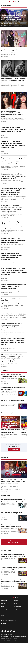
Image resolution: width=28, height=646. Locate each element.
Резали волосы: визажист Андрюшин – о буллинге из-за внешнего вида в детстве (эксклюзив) (11, 257)
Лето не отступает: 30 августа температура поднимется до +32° (13, 388)
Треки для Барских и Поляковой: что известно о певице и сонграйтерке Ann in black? (13, 17)
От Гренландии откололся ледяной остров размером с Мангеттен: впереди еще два (13, 500)
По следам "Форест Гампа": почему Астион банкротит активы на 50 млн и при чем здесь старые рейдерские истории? (14, 556)
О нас (2, 615)
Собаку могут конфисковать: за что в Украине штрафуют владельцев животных (13, 375)
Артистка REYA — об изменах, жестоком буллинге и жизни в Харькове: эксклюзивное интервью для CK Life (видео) (13, 145)
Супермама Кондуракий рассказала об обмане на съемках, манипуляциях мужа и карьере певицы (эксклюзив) (13, 225)
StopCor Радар (4, 609)
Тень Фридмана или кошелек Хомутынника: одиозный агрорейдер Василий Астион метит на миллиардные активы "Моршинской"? (13, 570)
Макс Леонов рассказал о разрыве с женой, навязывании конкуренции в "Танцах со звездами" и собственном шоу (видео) (14, 271)
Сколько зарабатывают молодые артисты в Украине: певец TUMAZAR (13, 314)
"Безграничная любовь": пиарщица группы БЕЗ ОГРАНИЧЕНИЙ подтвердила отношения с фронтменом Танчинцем (13, 191)
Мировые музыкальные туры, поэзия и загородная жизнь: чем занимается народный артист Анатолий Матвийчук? (14, 161)
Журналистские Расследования (8, 620)
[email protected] (13, 640)
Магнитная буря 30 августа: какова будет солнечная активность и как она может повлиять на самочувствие (13, 402)
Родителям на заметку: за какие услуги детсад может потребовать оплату (12, 525)
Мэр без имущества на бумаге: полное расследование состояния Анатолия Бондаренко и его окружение (11, 513)
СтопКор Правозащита (6, 618)
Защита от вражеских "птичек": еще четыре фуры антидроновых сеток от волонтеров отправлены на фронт (10, 432)
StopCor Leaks (6, 550)
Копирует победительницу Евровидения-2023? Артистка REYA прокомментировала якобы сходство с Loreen (12, 113)
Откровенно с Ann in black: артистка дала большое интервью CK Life (12, 50)
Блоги (15, 603)
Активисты (3, 623)
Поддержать (15, 449)
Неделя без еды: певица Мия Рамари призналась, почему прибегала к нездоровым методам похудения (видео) (13, 341)
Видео (15, 600)
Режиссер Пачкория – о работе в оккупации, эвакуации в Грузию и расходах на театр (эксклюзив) (13, 80)
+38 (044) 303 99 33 (14, 543)
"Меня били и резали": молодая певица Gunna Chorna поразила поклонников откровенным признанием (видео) (12, 358)
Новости (3, 603)
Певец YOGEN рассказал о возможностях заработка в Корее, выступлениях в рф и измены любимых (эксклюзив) (13, 209)
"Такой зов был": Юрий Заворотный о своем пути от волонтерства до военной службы (14, 480)
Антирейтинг (17, 609)
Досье (2, 606)
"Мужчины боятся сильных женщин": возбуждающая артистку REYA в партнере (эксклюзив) (13, 129)
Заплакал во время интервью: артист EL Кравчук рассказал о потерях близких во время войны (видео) (12, 327)
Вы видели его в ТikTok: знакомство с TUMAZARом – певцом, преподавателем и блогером (14, 301)
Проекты (3, 600)
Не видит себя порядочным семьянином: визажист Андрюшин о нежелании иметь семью (13, 240)
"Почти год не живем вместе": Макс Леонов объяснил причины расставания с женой (13, 287)
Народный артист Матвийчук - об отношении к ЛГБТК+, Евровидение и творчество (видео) (13, 176)
